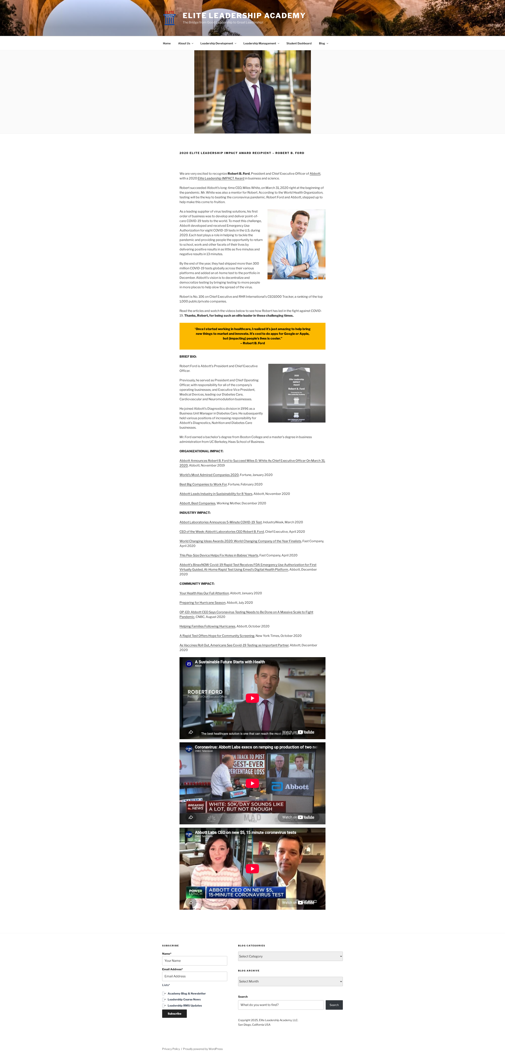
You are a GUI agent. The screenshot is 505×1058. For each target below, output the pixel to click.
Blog (322, 43)
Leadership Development (216, 43)
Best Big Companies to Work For (203, 484)
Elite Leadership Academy (244, 15)
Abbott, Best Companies (197, 503)
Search (243, 996)
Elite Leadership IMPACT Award (221, 178)
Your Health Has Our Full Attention (204, 593)
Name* (166, 953)
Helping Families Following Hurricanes (207, 626)
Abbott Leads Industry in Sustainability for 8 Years (216, 494)
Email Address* (172, 969)
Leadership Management (259, 43)
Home (167, 43)
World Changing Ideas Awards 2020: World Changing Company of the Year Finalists (240, 541)
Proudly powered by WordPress (203, 1049)
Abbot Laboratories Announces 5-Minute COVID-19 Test (221, 522)
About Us (184, 43)
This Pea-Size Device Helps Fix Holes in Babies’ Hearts (219, 555)
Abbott (315, 173)
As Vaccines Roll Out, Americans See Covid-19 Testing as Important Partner (234, 645)
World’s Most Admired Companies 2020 (209, 475)
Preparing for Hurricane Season (202, 603)
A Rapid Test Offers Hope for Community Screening (217, 636)
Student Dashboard (298, 43)
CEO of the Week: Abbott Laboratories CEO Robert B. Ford (222, 532)
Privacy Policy (171, 1049)
